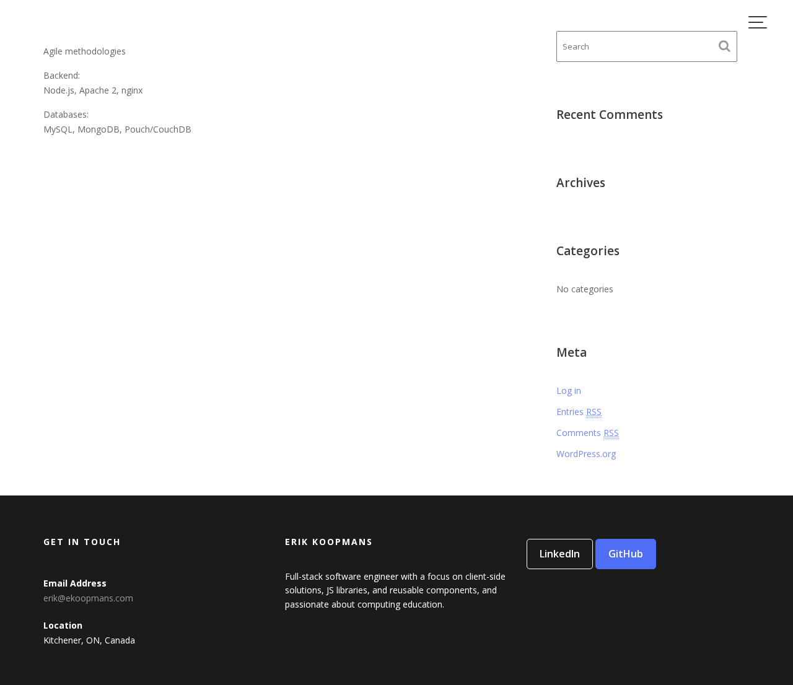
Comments (587, 432)
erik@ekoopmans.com (88, 598)
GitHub (625, 554)
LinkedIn (560, 554)
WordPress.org (586, 454)
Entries (579, 411)
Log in (568, 390)
